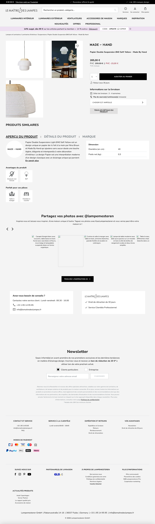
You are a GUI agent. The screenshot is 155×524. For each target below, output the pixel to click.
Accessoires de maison (23, 503)
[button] (24, 99)
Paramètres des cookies (132, 476)
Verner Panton (23, 498)
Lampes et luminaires (13, 34)
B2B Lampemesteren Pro (132, 479)
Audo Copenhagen (23, 495)
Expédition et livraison (95, 426)
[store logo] (21, 10)
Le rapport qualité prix (23, 500)
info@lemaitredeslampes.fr (29, 309)
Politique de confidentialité (90, 400)
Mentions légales (96, 481)
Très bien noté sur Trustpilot (27, 2)
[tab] (23, 136)
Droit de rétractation (96, 433)
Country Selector (96, 484)
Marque (89, 136)
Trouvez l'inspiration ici (76, 279)
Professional (93, 23)
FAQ (22, 430)
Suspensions (42, 34)
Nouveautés (61, 23)
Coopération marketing (132, 481)
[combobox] (80, 10)
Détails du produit (60, 136)
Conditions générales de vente (95, 476)
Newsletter (132, 426)
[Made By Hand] (103, 44)
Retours (95, 428)
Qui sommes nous (96, 474)
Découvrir (93, 29)
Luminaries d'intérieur (29, 34)
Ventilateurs (74, 18)
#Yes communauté (132, 474)
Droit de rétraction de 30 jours (132, 428)
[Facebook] (15, 474)
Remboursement (95, 430)
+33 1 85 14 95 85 (25, 305)
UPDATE (114, 29)
